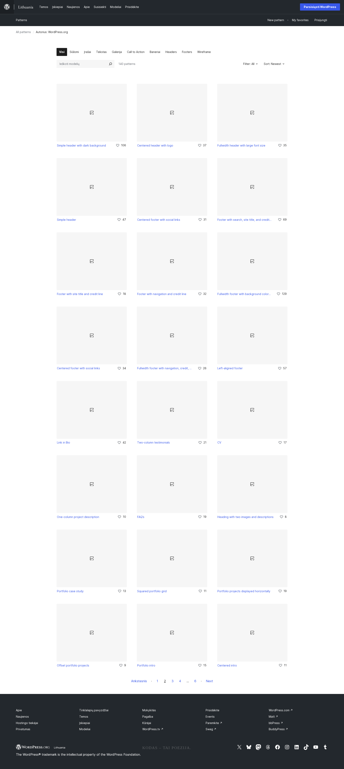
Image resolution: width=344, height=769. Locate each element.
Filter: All (248, 63)
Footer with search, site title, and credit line (244, 219)
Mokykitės (149, 710)
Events (210, 716)
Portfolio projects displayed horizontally (243, 591)
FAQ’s (140, 517)
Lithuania (59, 747)
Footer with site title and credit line (80, 294)
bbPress (276, 723)
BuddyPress (278, 729)
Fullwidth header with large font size (241, 145)
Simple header (66, 219)
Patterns (21, 20)
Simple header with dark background (81, 145)
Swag (211, 729)
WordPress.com (281, 710)
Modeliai (84, 729)
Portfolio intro (146, 665)
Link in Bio (63, 442)
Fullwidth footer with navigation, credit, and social (164, 368)
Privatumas (23, 729)
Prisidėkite (212, 710)
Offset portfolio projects (73, 665)
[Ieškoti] (110, 64)
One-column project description (78, 517)
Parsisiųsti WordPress (320, 7)
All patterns (23, 32)
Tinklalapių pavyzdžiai (93, 710)
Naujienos (22, 716)
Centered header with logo (155, 145)
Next (209, 681)
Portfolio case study (70, 591)
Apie (19, 710)
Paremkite (214, 723)
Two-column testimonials (153, 442)
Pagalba (147, 716)
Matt (273, 716)
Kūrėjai (146, 723)
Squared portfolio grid (152, 591)
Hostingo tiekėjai (27, 723)
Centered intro (227, 665)
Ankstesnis (139, 681)
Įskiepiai (84, 723)
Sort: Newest (272, 63)
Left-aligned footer (230, 368)
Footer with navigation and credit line (161, 294)
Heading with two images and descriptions (245, 517)
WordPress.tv (152, 729)
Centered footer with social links (158, 219)
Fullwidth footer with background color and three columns (244, 294)
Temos (83, 716)
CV (219, 442)
